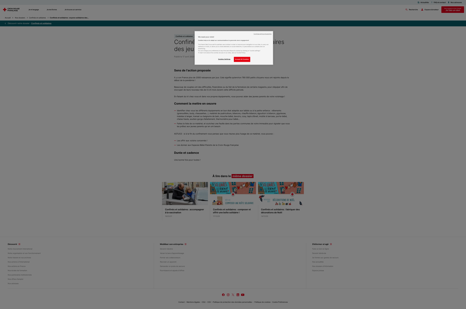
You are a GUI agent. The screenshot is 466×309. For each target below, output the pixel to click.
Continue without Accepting (262, 34)
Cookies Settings (224, 59)
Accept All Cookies (242, 59)
